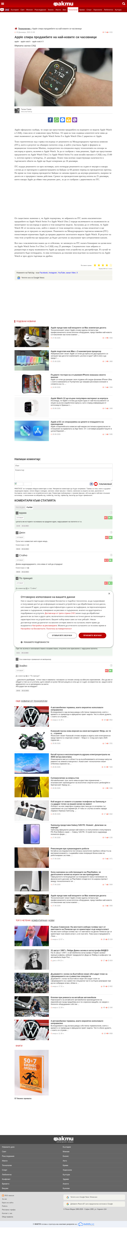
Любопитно (108, 10)
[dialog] (63, 619)
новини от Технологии (34, 701)
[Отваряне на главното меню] (2, 3)
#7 (28, 545)
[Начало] (63, 3)
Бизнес (51, 10)
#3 (26, 588)
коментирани (39, 920)
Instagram (53, 273)
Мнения (29, 10)
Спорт (89, 10)
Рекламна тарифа (8, 1210)
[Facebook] (50, 119)
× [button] (109, 594)
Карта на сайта (7, 1203)
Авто (64, 10)
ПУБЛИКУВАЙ (105, 484)
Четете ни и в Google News (32, 278)
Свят (22, 10)
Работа (4, 1206)
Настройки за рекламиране (44, 625)
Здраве (66, 1179)
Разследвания (40, 10)
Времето (5, 1184)
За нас (4, 1199)
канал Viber (71, 273)
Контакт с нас (7, 1213)
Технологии (73, 10)
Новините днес (8, 1147)
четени (26, 920)
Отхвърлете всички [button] (62, 635)
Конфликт (6, 1179)
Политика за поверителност (59, 628)
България (15, 10)
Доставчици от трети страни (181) (60, 613)
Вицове (5, 1188)
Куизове (66, 1188)
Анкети (66, 1184)
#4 (28, 568)
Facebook (44, 273)
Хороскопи (97, 10)
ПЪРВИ (29, 507)
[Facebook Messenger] (62, 119)
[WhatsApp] (56, 119)
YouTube (61, 273)
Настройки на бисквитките (33, 628)
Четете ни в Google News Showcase (83, 1197)
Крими (82, 10)
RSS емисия (9, 1195)
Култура (118, 10)
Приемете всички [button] (92, 635)
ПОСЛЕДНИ (20, 507)
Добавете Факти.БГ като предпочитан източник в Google (91, 1204)
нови (51, 920)
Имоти (58, 10)
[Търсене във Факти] (123, 3)
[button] (35, 642)
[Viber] (74, 119)
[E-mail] (68, 119)
